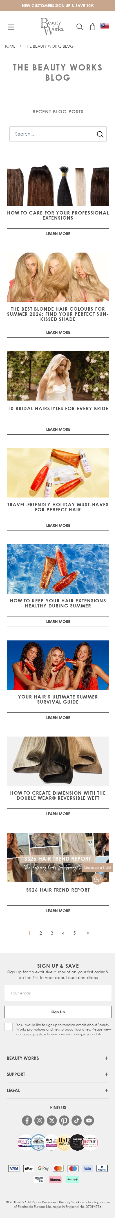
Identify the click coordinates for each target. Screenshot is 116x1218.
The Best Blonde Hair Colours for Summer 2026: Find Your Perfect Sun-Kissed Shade (58, 314)
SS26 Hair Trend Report (58, 889)
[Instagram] (39, 1120)
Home (9, 46)
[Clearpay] (72, 1179)
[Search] (100, 134)
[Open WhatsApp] (97, 879)
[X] (52, 1120)
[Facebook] (27, 1120)
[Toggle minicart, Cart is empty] (92, 26)
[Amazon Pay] (39, 1179)
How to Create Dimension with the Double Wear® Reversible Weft (58, 795)
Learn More (58, 233)
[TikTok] (77, 1120)
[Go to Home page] (52, 27)
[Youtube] (89, 1120)
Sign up (58, 1011)
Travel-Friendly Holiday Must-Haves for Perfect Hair (58, 507)
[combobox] (58, 134)
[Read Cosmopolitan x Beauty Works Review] (58, 1142)
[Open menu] (11, 27)
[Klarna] (55, 1179)
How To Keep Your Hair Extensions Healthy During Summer (58, 603)
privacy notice (34, 1034)
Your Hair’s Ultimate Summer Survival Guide (58, 699)
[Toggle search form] (79, 26)
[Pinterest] (64, 1120)
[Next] (86, 933)
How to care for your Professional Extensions (58, 215)
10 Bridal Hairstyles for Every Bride (58, 408)
